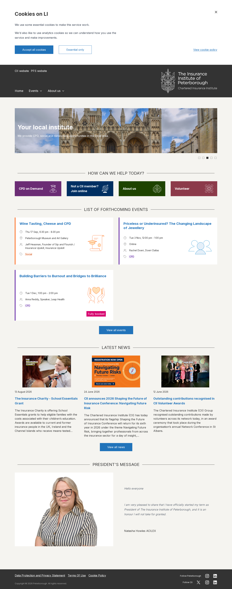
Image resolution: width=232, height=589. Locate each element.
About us (54, 91)
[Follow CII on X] (198, 582)
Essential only (75, 49)
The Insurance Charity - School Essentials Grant (46, 401)
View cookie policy (205, 49)
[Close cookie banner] (216, 12)
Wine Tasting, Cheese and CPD (45, 224)
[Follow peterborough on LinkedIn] (215, 575)
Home (19, 91)
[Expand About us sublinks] (63, 91)
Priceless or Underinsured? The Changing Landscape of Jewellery (167, 226)
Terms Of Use (77, 575)
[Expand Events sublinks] (41, 91)
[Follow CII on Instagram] (207, 582)
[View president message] (116, 509)
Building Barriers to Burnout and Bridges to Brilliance (63, 276)
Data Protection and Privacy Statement (40, 575)
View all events (116, 330)
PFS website (39, 71)
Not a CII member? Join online (85, 188)
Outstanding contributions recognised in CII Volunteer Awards (184, 401)
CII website (22, 71)
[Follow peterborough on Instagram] (207, 575)
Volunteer (182, 188)
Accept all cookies (34, 49)
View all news (116, 447)
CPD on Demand (31, 188)
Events (33, 91)
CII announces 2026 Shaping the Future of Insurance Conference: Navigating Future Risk (115, 403)
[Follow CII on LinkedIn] (215, 582)
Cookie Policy (97, 575)
